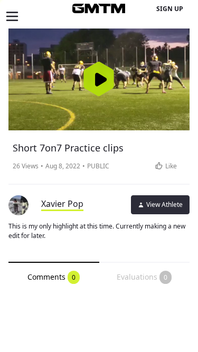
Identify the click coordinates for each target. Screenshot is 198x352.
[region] (99, 79)
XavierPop (62, 204)
